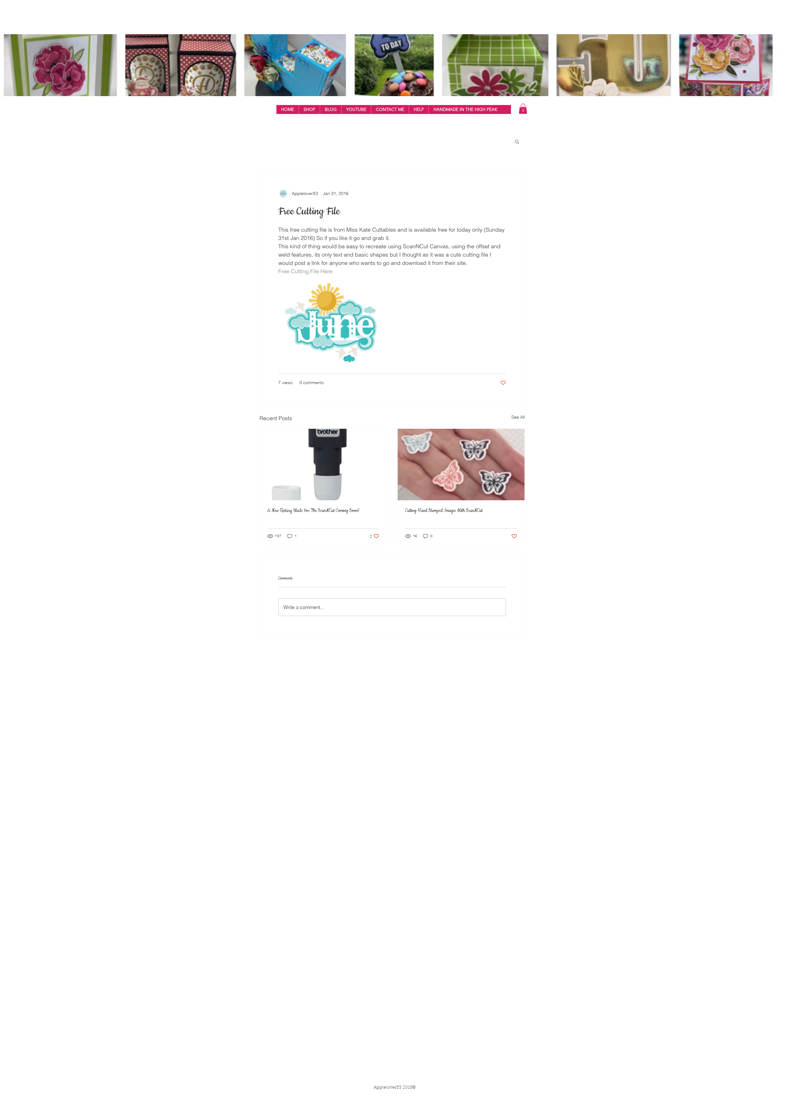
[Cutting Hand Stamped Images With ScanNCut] (461, 464)
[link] (523, 108)
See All (518, 417)
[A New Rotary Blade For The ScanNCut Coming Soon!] (323, 464)
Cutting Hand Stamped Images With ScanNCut (444, 511)
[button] (309, 109)
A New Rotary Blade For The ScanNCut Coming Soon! (313, 511)
